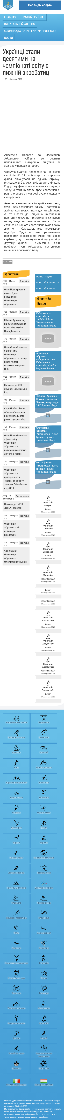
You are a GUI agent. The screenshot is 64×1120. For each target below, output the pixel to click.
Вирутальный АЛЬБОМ (19, 24)
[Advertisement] (32, 118)
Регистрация (44, 277)
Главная (10, 17)
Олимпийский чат (32, 17)
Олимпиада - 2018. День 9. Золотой (13, 506)
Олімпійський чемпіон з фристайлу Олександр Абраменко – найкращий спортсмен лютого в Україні (15, 444)
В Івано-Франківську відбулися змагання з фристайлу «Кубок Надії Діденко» (15, 326)
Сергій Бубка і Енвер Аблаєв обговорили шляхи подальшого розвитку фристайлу (14, 414)
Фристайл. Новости (47, 283)
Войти (8, 37)
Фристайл (7, 261)
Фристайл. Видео (46, 289)
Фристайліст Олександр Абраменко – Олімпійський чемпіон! (15, 556)
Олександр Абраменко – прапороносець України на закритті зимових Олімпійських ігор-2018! (15, 479)
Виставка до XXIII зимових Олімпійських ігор (15, 389)
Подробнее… (43, 1117)
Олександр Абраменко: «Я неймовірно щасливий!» (11, 529)
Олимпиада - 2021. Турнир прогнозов (30, 31)
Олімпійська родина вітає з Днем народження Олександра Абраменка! (14, 297)
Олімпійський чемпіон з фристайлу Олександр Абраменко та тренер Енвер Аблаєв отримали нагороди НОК (15, 358)
